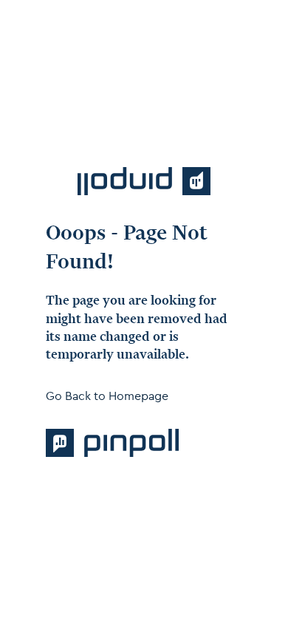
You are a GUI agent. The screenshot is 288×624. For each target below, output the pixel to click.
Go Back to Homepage (107, 396)
